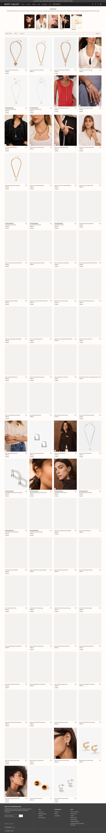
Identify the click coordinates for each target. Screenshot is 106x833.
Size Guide (41, 815)
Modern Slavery (73, 817)
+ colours (7, 73)
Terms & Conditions (74, 811)
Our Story (57, 811)
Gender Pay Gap (73, 819)
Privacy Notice (73, 813)
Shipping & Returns (42, 813)
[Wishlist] (98, 4)
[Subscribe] (21, 816)
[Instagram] (7, 823)
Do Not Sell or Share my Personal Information (77, 824)
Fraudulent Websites (74, 821)
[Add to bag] (6, 66)
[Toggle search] (92, 4)
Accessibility (57, 815)
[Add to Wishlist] (26, 70)
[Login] (95, 4)
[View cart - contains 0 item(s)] (100, 4)
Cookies (72, 815)
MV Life (56, 813)
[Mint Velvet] (12, 4)
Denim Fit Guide (42, 817)
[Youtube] (12, 823)
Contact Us (41, 811)
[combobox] (98, 33)
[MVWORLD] (56, 4)
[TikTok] (9, 824)
